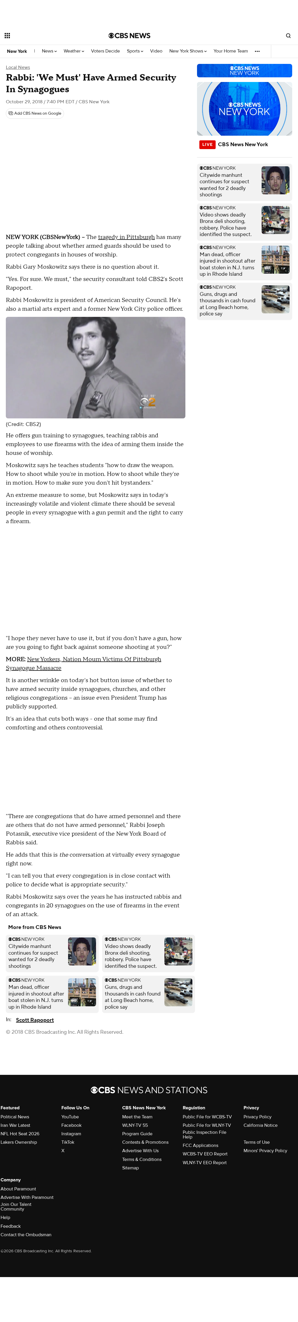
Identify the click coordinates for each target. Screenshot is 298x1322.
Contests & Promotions (145, 1142)
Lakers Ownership (19, 1142)
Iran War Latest (15, 1125)
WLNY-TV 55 (135, 1125)
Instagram (71, 1133)
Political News (15, 1117)
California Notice (261, 1125)
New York (17, 51)
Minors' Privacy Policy (265, 1150)
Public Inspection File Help (204, 1134)
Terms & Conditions (142, 1159)
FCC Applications (200, 1145)
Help (5, 1217)
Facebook (71, 1125)
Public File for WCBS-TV (207, 1117)
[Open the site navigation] (46, 35)
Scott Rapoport (35, 1020)
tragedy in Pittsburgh (126, 237)
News (48, 51)
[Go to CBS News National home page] (129, 36)
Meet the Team (137, 1117)
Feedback (11, 1226)
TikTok (67, 1142)
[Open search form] (288, 35)
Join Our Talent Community (16, 1206)
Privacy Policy (258, 1117)
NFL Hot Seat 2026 (20, 1133)
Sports (134, 51)
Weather (73, 51)
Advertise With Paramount (27, 1197)
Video (156, 51)
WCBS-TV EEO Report (205, 1154)
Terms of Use (257, 1142)
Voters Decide (105, 51)
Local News (18, 67)
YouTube (70, 1117)
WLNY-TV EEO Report (205, 1162)
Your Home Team (231, 51)
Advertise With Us (140, 1150)
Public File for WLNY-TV (207, 1125)
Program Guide (137, 1133)
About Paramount (18, 1189)
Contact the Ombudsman (26, 1234)
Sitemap (130, 1168)
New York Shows (186, 51)
